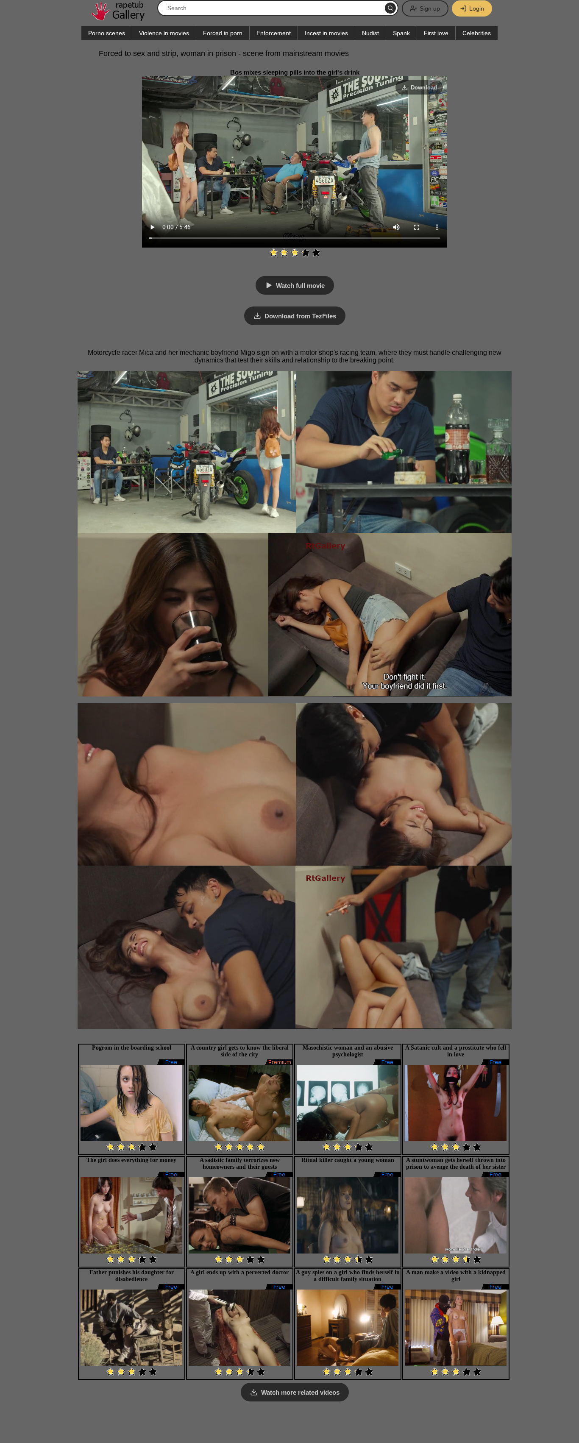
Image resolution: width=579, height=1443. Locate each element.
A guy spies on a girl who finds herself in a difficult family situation (348, 1275)
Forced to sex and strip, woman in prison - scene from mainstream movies (224, 53)
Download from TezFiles (300, 316)
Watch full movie (300, 285)
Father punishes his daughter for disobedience (131, 1275)
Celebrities (476, 33)
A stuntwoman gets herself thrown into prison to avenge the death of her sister (456, 1163)
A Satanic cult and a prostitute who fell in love (455, 1051)
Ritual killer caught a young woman (347, 1160)
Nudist (370, 33)
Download (424, 87)
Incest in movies (326, 33)
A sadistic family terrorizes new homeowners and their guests (240, 1163)
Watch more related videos (300, 1392)
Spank (401, 33)
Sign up (430, 8)
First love (436, 33)
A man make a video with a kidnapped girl (456, 1275)
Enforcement (273, 33)
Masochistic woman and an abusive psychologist (348, 1051)
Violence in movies (164, 33)
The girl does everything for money (131, 1160)
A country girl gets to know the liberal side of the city (240, 1051)
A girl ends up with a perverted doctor (239, 1272)
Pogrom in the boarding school (131, 1048)
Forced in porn (222, 33)
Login (476, 8)
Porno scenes (106, 33)
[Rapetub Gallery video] (122, 18)
